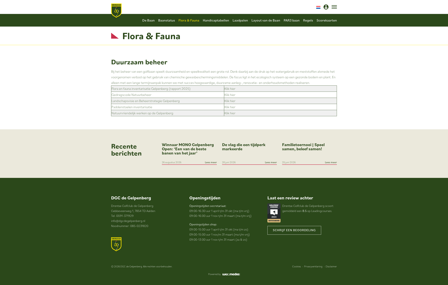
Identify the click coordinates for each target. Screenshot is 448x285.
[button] (318, 7)
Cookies (296, 266)
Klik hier (229, 88)
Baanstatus (166, 20)
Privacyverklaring (313, 266)
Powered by (214, 274)
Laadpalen (240, 20)
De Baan (148, 20)
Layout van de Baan (265, 20)
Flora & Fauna (188, 20)
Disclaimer (331, 266)
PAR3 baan (292, 20)
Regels (308, 20)
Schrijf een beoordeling (294, 230)
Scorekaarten (327, 20)
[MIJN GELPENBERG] (326, 7)
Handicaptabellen (216, 20)
